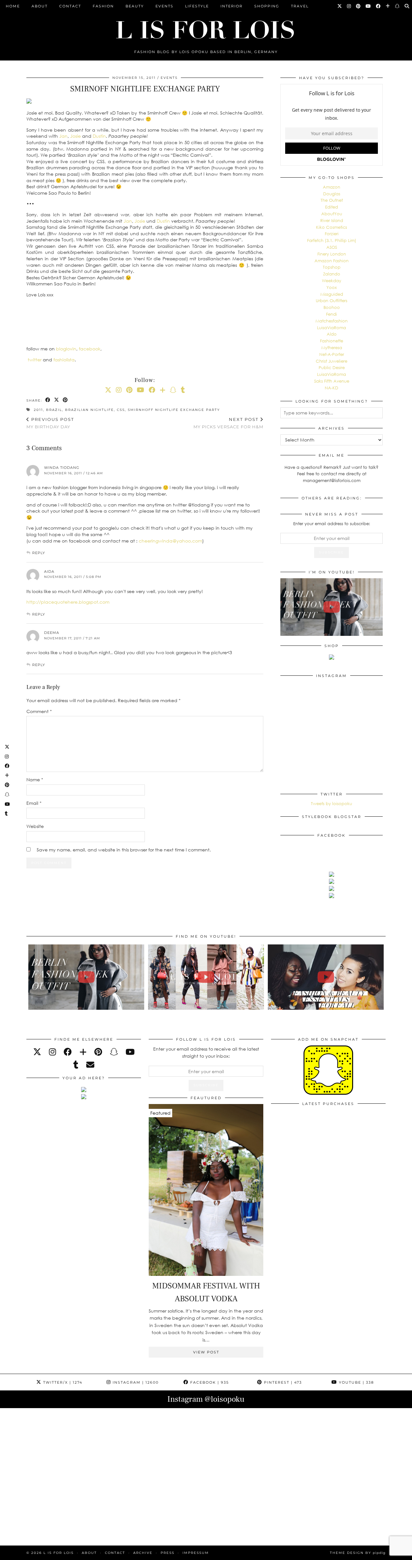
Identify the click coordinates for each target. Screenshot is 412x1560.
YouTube (355, 1382)
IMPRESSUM (196, 1553)
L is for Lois (58, 1553)
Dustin (99, 136)
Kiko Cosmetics (331, 227)
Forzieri (332, 233)
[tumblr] (183, 390)
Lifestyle (197, 6)
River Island (331, 220)
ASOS (331, 247)
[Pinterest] (358, 6)
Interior (231, 6)
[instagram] (52, 1052)
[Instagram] (349, 6)
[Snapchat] (397, 6)
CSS (121, 410)
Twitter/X (62, 1382)
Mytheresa (331, 347)
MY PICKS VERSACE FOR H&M (228, 423)
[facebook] (68, 1052)
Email (34, 803)
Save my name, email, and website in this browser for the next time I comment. (124, 849)
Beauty (135, 6)
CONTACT (70, 6)
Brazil (54, 410)
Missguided (331, 294)
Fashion (103, 6)
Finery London (331, 253)
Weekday (331, 280)
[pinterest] (98, 1052)
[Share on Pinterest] (65, 400)
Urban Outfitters (331, 300)
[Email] (90, 1065)
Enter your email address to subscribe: (331, 523)
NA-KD (331, 387)
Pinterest (282, 1382)
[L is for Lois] (206, 26)
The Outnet (332, 200)
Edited (331, 206)
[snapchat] (114, 1052)
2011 (38, 410)
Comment (39, 711)
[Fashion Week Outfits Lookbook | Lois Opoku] (206, 977)
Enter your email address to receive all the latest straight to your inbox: (206, 1052)
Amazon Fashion (331, 260)
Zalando (331, 273)
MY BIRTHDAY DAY (50, 423)
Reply (38, 553)
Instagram (135, 1382)
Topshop (332, 267)
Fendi (331, 314)
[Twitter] (339, 6)
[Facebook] (378, 6)
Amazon (331, 187)
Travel (300, 6)
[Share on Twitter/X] (56, 400)
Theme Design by (358, 1553)
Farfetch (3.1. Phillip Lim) (331, 240)
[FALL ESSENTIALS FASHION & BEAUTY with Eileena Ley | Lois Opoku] (326, 977)
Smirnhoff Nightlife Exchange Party (174, 410)
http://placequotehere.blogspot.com (67, 602)
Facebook (209, 1382)
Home (13, 6)
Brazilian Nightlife (89, 410)
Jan (63, 136)
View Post (206, 1352)
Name (34, 779)
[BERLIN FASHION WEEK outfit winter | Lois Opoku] (331, 607)
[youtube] (130, 1052)
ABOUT (40, 6)
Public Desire (332, 367)
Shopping (266, 6)
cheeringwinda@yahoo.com (170, 540)
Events (164, 6)
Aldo (332, 334)
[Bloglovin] (388, 6)
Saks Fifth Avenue (331, 381)
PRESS (167, 1553)
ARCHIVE (143, 1553)
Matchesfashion (331, 320)
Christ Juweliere (331, 361)
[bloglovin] (83, 1052)
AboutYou (331, 213)
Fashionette (331, 340)
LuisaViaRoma (331, 327)
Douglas (331, 193)
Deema (51, 632)
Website (35, 826)
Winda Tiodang (62, 467)
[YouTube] (368, 6)
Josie (75, 136)
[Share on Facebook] (48, 400)
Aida (49, 571)
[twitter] (37, 1052)
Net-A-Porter (331, 354)
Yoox (331, 287)
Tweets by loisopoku (331, 803)
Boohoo (331, 307)
